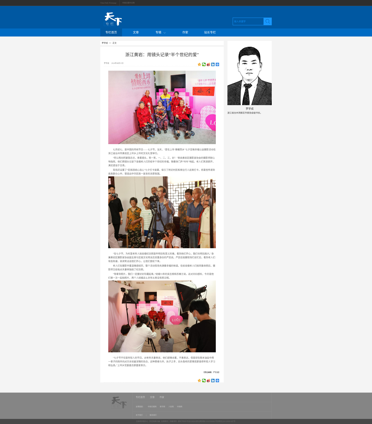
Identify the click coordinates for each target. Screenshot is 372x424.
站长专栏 (210, 32)
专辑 (159, 32)
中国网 (179, 407)
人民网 (171, 407)
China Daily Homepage (108, 3)
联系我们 (153, 415)
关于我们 (139, 415)
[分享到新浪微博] (208, 64)
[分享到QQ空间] (199, 64)
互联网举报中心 (142, 421)
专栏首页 (111, 32)
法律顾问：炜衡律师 (169, 421)
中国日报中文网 (128, 3)
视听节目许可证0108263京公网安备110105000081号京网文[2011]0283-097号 (206, 421)
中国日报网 (152, 407)
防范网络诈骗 (154, 421)
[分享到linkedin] (213, 64)
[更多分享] (217, 64)
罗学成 (105, 43)
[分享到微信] (204, 64)
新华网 (162, 407)
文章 (136, 32)
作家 (185, 32)
